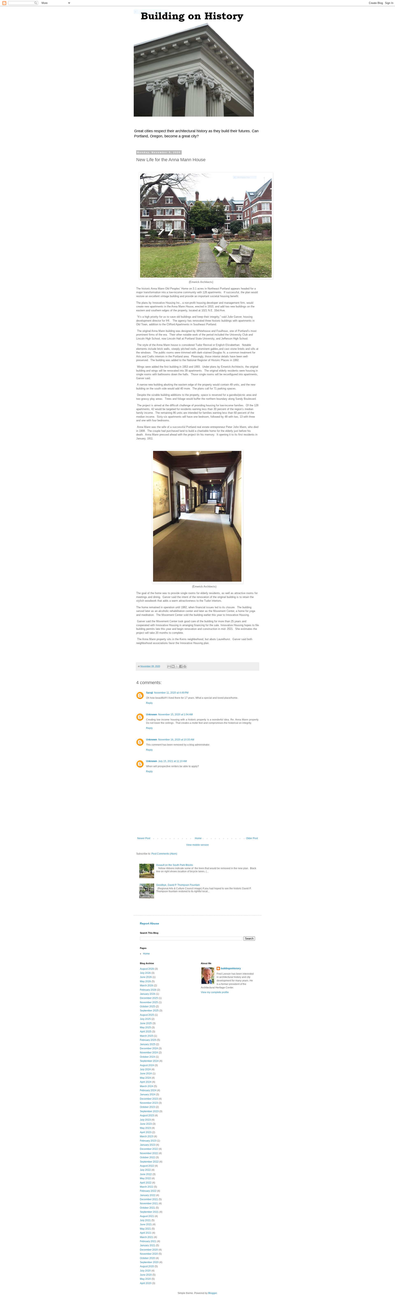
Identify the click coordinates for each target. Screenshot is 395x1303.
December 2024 (149, 1048)
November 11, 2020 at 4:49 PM (171, 692)
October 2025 (147, 1006)
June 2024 (146, 1073)
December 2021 (149, 1199)
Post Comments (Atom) (164, 853)
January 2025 (147, 1044)
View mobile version (197, 844)
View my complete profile (215, 992)
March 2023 (146, 1136)
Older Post (252, 838)
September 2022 (149, 1161)
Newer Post (143, 838)
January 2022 (147, 1195)
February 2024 (148, 1090)
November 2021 (149, 1203)
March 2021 (146, 1237)
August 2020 (147, 1266)
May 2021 (145, 1228)
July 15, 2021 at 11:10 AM (172, 761)
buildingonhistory (231, 968)
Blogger (212, 1293)
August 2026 (147, 968)
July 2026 (145, 973)
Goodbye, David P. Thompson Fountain (178, 885)
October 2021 (147, 1207)
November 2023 (149, 1102)
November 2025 (149, 1002)
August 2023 (147, 1115)
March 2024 (146, 1086)
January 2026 (147, 994)
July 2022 (145, 1170)
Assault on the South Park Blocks (174, 865)
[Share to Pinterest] (185, 666)
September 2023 (149, 1111)
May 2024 (145, 1077)
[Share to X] (177, 666)
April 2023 (145, 1132)
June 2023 (146, 1123)
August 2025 (147, 1014)
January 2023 (147, 1144)
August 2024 (147, 1065)
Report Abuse (149, 923)
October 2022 (147, 1157)
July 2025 (145, 1019)
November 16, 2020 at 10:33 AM (176, 739)
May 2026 (145, 981)
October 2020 (147, 1258)
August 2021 (147, 1216)
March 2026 (146, 985)
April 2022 (145, 1182)
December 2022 (149, 1149)
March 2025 (146, 1035)
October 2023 (147, 1107)
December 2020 (149, 1249)
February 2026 (148, 989)
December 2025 (149, 998)
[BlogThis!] (173, 666)
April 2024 (145, 1082)
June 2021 (146, 1224)
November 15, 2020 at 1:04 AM (175, 714)
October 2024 (147, 1056)
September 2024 (149, 1061)
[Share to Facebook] (181, 666)
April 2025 (145, 1031)
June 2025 (146, 1023)
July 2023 (145, 1119)
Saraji (149, 692)
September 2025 (149, 1010)
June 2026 (146, 977)
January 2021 (147, 1245)
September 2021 (149, 1211)
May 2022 (145, 1178)
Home (198, 838)
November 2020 (149, 1253)
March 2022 (146, 1186)
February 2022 (148, 1190)
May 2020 (145, 1279)
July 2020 (145, 1270)
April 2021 (145, 1232)
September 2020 (149, 1262)
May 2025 (145, 1027)
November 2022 (149, 1153)
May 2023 (145, 1128)
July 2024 (145, 1069)
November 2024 (149, 1052)
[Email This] (169, 666)
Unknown (151, 714)
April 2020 (145, 1283)
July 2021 (145, 1220)
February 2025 (148, 1040)
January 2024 (147, 1094)
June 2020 (146, 1274)
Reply (149, 703)
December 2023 (149, 1098)
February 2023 (148, 1140)
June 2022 (146, 1174)
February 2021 (148, 1241)
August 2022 (147, 1165)
